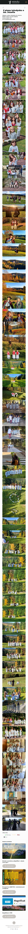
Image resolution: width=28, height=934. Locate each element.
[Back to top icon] (14, 922)
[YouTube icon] (14, 929)
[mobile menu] (26, 2)
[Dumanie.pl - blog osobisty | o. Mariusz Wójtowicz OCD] (14, 2)
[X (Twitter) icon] (12, 929)
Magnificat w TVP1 (7, 912)
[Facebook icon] (11, 929)
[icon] (17, 929)
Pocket (14, 834)
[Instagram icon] (15, 929)
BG (20, 927)
